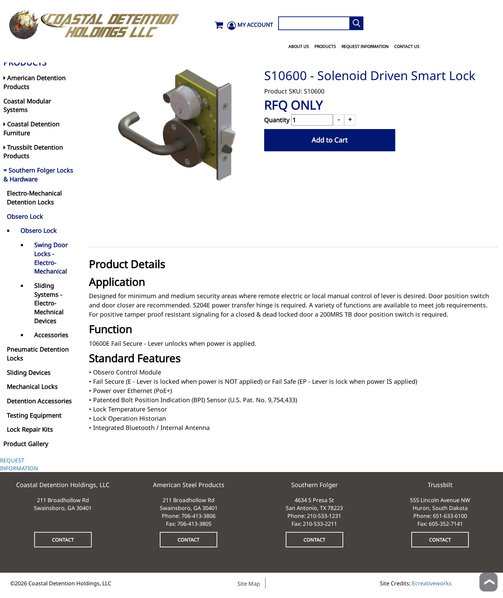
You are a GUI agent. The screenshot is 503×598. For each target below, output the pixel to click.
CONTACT (63, 539)
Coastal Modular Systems (27, 105)
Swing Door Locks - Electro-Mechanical (51, 258)
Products (325, 46)
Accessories (51, 335)
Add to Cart (330, 139)
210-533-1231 (324, 516)
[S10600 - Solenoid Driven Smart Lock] (176, 125)
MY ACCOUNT (255, 24)
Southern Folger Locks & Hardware (38, 174)
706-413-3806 (198, 516)
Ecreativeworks (432, 583)
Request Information (365, 46)
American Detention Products (34, 82)
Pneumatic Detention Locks (38, 353)
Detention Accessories (39, 401)
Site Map (248, 583)
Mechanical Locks (32, 386)
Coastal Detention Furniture (31, 128)
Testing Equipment (34, 415)
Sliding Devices (29, 372)
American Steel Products (188, 485)
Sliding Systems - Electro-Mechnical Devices (49, 303)
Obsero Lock (25, 216)
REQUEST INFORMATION (19, 464)
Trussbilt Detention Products (33, 151)
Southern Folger (314, 485)
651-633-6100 (450, 516)
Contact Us (407, 46)
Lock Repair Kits (30, 429)
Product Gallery (25, 444)
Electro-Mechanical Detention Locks (34, 197)
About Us (298, 46)
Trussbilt (440, 485)
